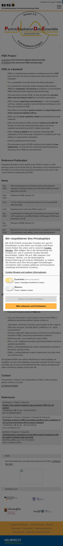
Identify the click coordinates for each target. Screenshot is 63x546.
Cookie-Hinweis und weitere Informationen (25, 272)
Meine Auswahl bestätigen (31, 299)
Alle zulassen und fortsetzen (31, 306)
